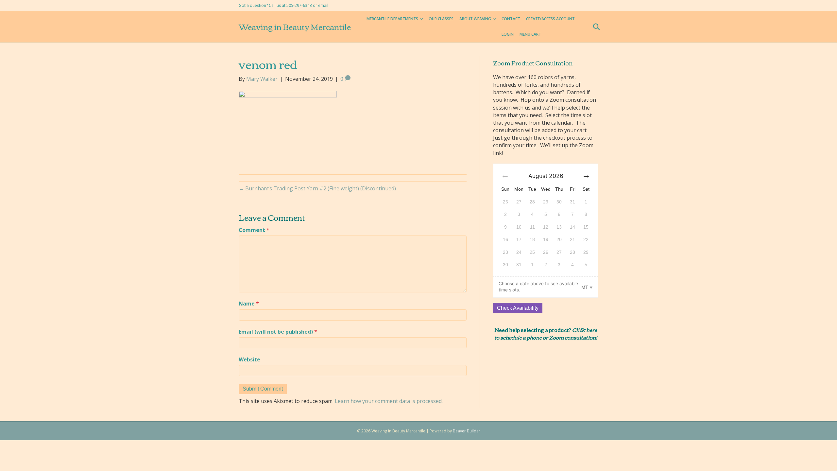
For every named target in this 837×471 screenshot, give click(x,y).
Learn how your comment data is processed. (389, 401)
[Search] (594, 26)
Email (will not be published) (278, 331)
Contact (511, 19)
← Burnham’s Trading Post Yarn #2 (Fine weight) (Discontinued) (317, 188)
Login (508, 34)
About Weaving (475, 19)
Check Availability (517, 308)
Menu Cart (530, 34)
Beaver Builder (466, 431)
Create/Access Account (550, 19)
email (323, 5)
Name (249, 303)
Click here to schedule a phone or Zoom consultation (545, 333)
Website (249, 359)
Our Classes (441, 19)
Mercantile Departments (392, 19)
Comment (254, 230)
